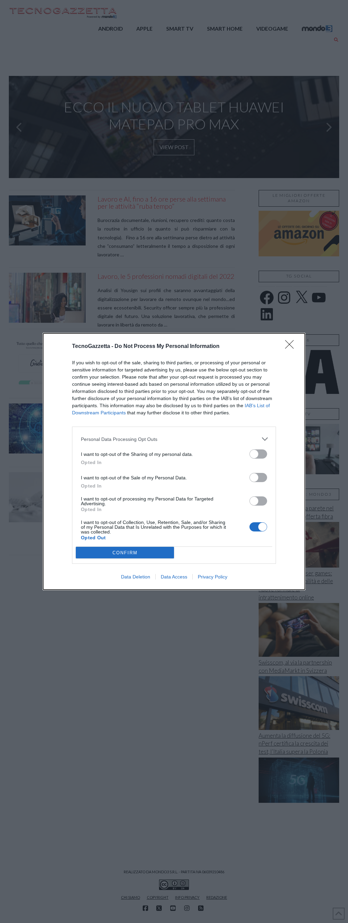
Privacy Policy (212, 576)
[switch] (258, 454)
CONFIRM (125, 552)
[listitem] (174, 439)
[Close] (291, 346)
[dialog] (174, 461)
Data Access (174, 576)
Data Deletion (135, 576)
